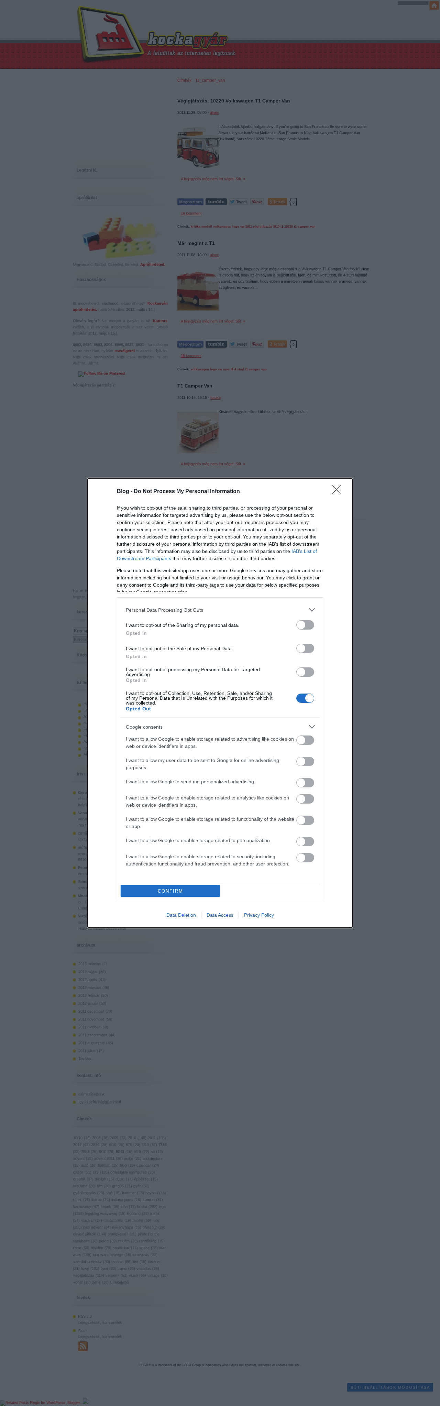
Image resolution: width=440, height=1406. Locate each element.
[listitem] (220, 609)
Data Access (220, 915)
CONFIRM (170, 891)
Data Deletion (181, 915)
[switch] (305, 625)
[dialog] (220, 703)
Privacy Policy (259, 915)
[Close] (338, 491)
